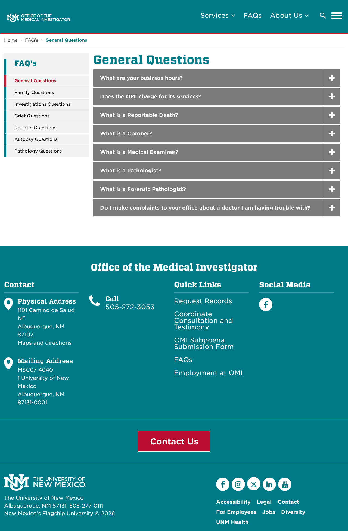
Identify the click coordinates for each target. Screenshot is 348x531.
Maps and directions (45, 343)
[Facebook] (265, 304)
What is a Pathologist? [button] (130, 171)
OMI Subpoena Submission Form (204, 343)
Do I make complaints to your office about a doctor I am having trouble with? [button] (205, 208)
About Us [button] (287, 15)
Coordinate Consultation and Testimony (203, 320)
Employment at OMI (208, 373)
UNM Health (232, 522)
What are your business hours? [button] (141, 78)
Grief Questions (31, 116)
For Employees (236, 512)
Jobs (268, 512)
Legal (264, 502)
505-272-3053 (130, 307)
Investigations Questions (42, 104)
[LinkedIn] (269, 484)
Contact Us (174, 441)
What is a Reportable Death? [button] (139, 115)
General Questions (66, 40)
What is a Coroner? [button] (126, 134)
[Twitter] (253, 483)
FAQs (252, 15)
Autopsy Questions (35, 139)
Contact (288, 502)
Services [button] (215, 15)
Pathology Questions (38, 151)
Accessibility (233, 502)
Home (11, 40)
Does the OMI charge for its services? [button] (150, 96)
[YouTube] (284, 484)
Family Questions (34, 92)
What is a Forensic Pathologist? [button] (143, 189)
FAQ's (31, 40)
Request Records (203, 301)
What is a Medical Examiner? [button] (139, 152)
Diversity (293, 512)
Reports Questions (35, 128)
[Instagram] (238, 484)
